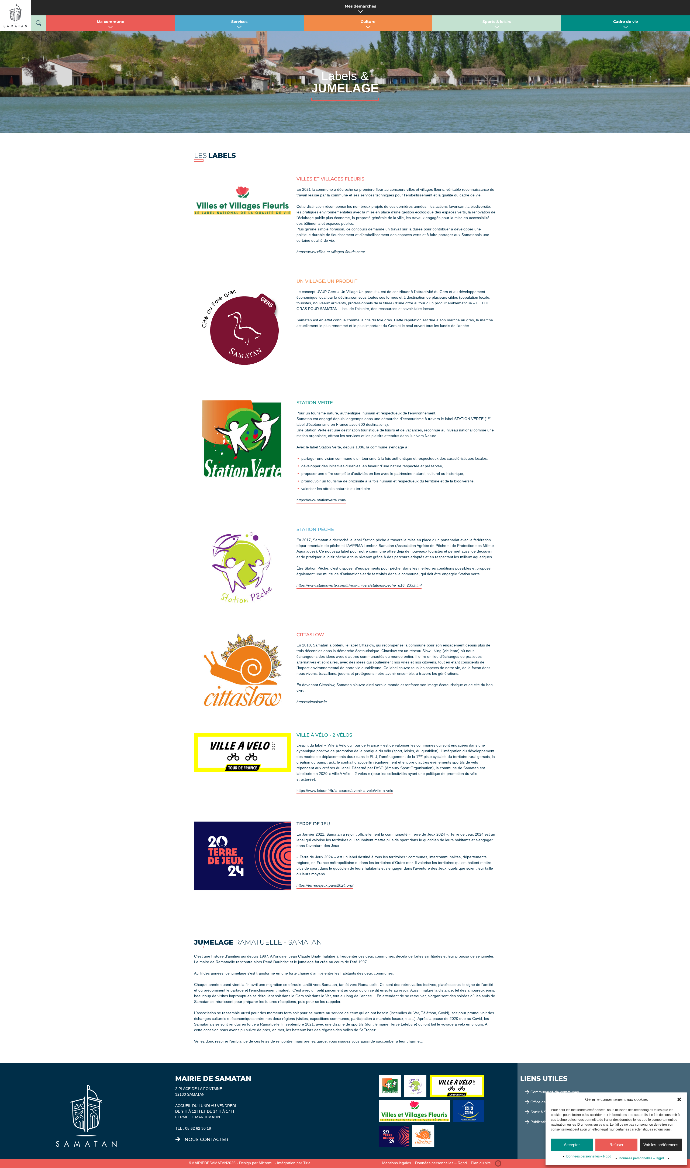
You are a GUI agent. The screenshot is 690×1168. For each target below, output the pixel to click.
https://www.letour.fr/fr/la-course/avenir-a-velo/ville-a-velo (344, 790)
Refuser (616, 1144)
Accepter (572, 1144)
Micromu (266, 1163)
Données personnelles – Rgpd (588, 1156)
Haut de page (498, 1163)
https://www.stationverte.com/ (321, 500)
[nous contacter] (178, 1139)
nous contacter (206, 1139)
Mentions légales (396, 1163)
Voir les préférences (660, 1144)
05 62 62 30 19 (198, 1128)
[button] (679, 1099)
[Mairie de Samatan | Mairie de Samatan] (15, 15)
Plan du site (481, 1163)
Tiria (306, 1163)
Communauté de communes (554, 1092)
